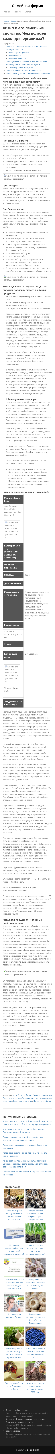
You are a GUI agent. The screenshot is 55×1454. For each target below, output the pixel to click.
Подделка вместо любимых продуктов (20, 1098)
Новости (17, 11)
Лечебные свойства (22, 1095)
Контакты (10, 1419)
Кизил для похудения (22, 1101)
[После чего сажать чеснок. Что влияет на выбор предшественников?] (35, 1242)
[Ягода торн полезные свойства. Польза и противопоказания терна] (35, 1345)
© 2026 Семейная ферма (17, 1410)
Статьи (28, 11)
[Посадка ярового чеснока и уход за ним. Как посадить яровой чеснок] (14, 1345)
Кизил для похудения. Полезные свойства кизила (28, 73)
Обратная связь (13, 1431)
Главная (6, 11)
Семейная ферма (27, 5)
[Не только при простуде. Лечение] (14, 1311)
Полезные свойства (42, 1101)
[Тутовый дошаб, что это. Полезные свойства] (14, 1380)
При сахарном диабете (18, 52)
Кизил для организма (42, 1095)
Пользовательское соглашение (30, 1419)
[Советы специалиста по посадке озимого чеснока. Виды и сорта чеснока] (14, 1276)
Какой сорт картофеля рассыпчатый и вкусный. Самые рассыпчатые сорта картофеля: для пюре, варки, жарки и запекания (25, 1164)
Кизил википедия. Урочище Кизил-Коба (23, 70)
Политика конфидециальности (20, 1422)
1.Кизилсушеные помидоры (20, 67)
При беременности (17, 58)
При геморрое (14, 55)
